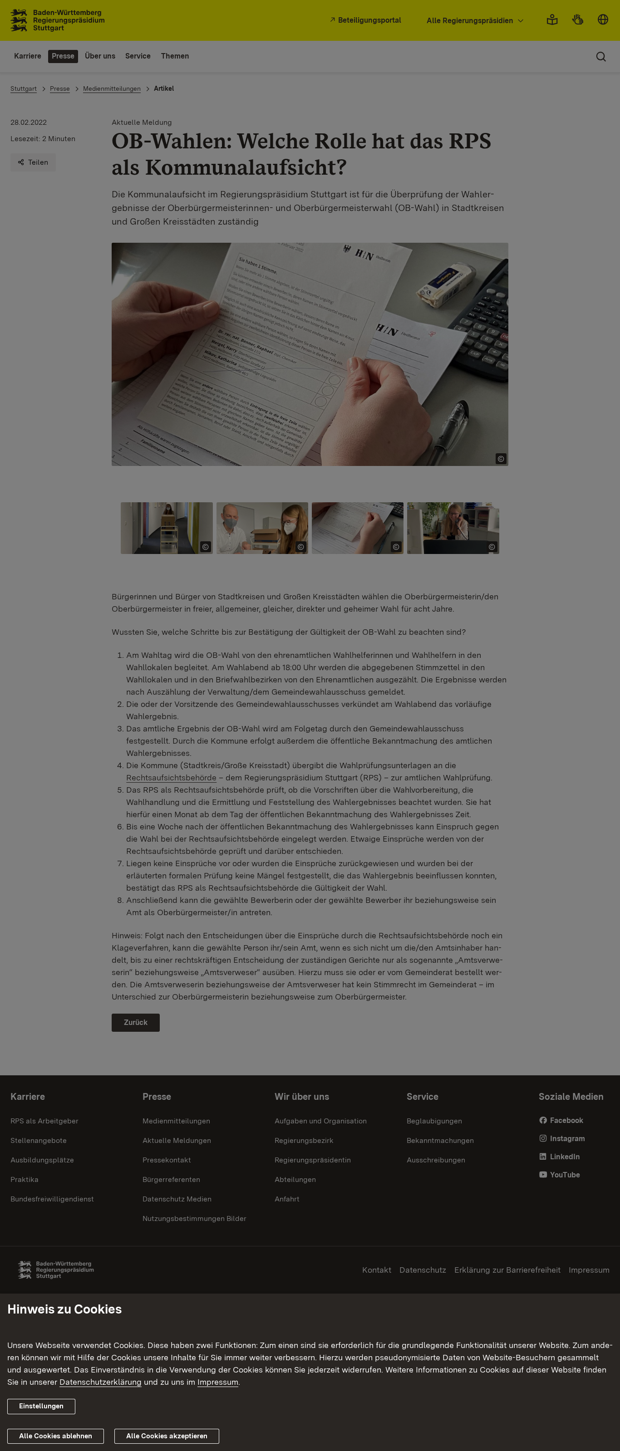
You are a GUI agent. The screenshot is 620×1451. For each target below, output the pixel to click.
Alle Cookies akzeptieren (166, 1436)
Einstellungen (41, 1406)
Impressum (217, 1382)
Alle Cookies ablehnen (55, 1436)
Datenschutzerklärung (100, 1382)
